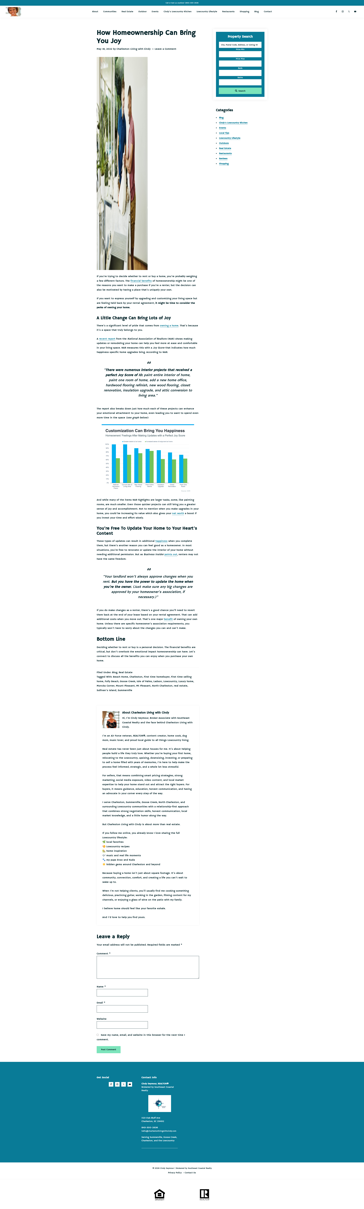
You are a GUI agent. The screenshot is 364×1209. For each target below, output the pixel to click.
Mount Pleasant (125, 685)
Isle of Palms (144, 681)
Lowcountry (170, 681)
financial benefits (141, 280)
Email (101, 1002)
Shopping (224, 163)
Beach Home (120, 676)
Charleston (136, 676)
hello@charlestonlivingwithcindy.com (158, 1131)
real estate (180, 685)
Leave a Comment (165, 49)
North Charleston (162, 685)
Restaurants (225, 153)
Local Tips (224, 133)
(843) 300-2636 (191, 3)
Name (101, 986)
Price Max (240, 59)
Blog (114, 672)
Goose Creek (127, 681)
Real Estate (126, 672)
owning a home (169, 325)
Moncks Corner (105, 685)
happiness (161, 541)
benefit (168, 619)
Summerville (125, 690)
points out (171, 554)
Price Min (240, 49)
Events (222, 128)
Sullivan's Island (106, 690)
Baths (240, 77)
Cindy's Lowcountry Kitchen (233, 122)
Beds (240, 68)
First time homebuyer (157, 676)
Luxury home (185, 681)
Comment (103, 953)
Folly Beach (111, 681)
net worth (178, 513)
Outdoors (224, 143)
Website (101, 1019)
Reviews (223, 158)
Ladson (157, 681)
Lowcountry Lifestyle (229, 138)
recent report (107, 338)
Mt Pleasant (143, 685)
